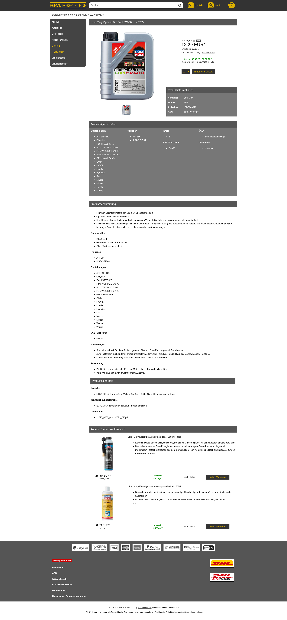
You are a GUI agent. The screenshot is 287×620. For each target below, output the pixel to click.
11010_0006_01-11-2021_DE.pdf (112, 417)
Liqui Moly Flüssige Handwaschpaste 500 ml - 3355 (154, 486)
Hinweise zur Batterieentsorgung (69, 596)
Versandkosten (208, 52)
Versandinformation (62, 584)
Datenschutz (58, 590)
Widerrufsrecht (59, 579)
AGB (54, 573)
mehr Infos (189, 477)
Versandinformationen (193, 612)
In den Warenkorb (203, 71)
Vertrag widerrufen (62, 560)
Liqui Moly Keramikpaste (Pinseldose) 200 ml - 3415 (154, 437)
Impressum (57, 567)
